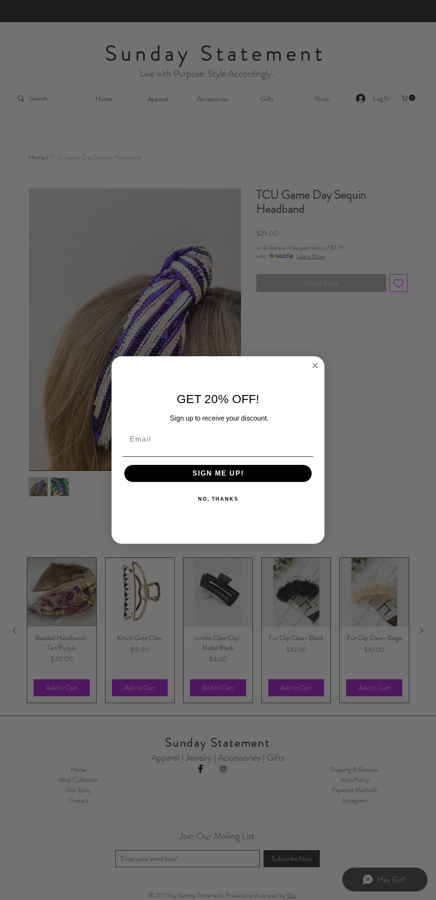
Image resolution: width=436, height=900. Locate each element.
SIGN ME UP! (218, 473)
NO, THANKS (218, 499)
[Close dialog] (315, 366)
